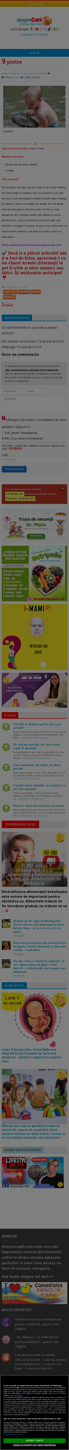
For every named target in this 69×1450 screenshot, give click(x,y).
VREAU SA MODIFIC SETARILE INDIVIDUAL (34, 1445)
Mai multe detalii (16, 1395)
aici (34, 1407)
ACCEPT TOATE (34, 1440)
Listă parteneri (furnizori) (13, 1434)
